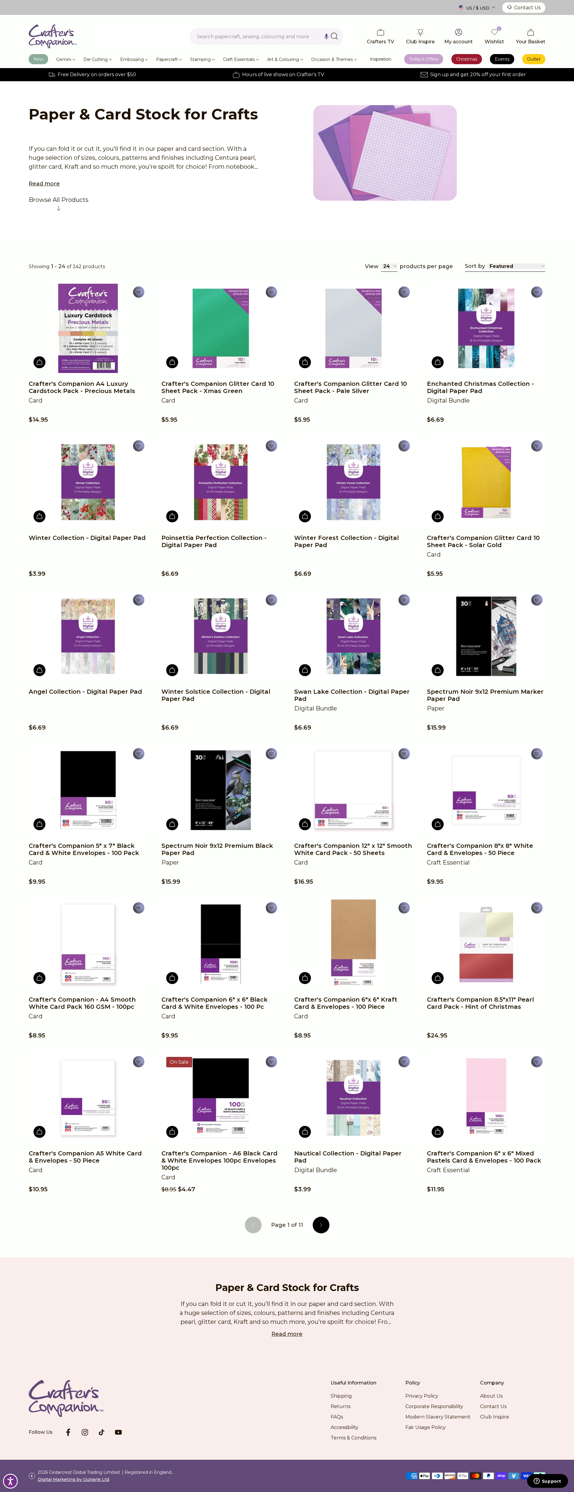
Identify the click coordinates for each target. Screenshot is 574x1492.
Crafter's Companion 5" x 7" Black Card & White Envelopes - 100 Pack (84, 849)
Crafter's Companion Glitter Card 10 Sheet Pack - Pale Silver (350, 387)
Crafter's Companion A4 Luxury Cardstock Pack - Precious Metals (82, 387)
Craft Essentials (239, 59)
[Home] (53, 36)
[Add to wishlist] (139, 292)
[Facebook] (68, 1432)
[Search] (334, 36)
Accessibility (344, 1427)
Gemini (63, 59)
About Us (491, 1396)
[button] (326, 36)
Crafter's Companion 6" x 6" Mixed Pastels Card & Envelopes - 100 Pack (484, 1157)
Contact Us (527, 7)
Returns (340, 1406)
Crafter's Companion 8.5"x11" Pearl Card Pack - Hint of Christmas (480, 1003)
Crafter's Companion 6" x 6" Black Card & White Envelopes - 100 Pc (214, 1003)
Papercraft (167, 59)
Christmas (466, 59)
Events (502, 59)
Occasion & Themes (332, 59)
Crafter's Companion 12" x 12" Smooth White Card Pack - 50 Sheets (353, 849)
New (38, 59)
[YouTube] (118, 1432)
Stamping (200, 59)
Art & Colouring (283, 59)
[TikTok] (101, 1432)
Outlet (534, 59)
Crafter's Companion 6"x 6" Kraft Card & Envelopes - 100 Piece (345, 1003)
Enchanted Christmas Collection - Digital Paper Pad (480, 387)
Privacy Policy (421, 1396)
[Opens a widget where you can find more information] (547, 1481)
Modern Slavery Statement (438, 1417)
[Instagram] (84, 1432)
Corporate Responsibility (434, 1406)
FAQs (337, 1417)
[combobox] (266, 36)
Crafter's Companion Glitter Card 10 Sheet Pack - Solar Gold (483, 541)
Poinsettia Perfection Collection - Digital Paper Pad (214, 541)
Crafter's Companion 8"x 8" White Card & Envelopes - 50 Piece (480, 849)
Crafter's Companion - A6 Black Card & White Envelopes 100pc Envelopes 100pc (219, 1160)
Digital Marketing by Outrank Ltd (73, 1479)
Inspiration (380, 59)
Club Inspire (494, 1417)
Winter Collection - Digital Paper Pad (87, 537)
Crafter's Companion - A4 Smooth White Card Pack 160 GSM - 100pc (82, 1003)
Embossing (132, 59)
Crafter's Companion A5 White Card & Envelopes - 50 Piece (85, 1157)
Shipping (341, 1396)
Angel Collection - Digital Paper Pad (85, 691)
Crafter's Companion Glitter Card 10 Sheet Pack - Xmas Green (217, 387)
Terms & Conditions (353, 1438)
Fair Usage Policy (425, 1427)
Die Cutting (95, 59)
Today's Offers (423, 59)
